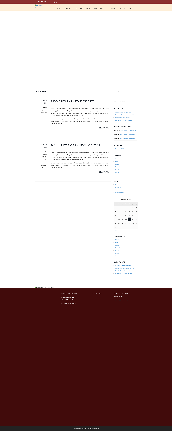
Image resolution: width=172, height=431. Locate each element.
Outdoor (117, 175)
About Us (69, 9)
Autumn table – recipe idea (123, 112)
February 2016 (119, 149)
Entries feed (118, 187)
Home (59, 9)
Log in (117, 184)
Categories (40, 91)
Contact (132, 9)
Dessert (117, 167)
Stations (112, 9)
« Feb (115, 230)
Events (117, 169)
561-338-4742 (42, 2)
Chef (116, 161)
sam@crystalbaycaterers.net (59, 2)
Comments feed (119, 190)
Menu (88, 9)
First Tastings (99, 9)
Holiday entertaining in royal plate (124, 114)
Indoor (117, 172)
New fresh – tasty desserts (122, 117)
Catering (117, 159)
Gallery (122, 9)
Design (117, 164)
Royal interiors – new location (123, 120)
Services (79, 9)
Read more (104, 128)
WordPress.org (119, 192)
